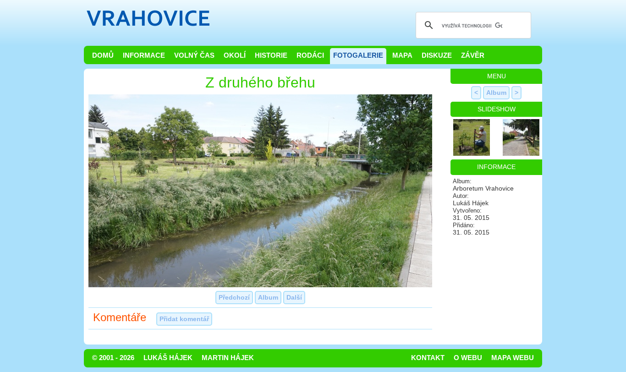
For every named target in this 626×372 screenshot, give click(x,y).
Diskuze (437, 55)
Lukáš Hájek (167, 357)
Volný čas (194, 55)
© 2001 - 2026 (113, 357)
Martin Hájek (228, 357)
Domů (103, 55)
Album (268, 297)
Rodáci (310, 55)
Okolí (235, 55)
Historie (271, 55)
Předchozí (234, 297)
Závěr (472, 55)
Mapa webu (512, 357)
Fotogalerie (358, 55)
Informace (144, 55)
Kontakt (428, 357)
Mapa (402, 55)
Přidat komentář (184, 319)
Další (294, 297)
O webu (468, 357)
